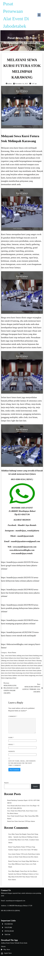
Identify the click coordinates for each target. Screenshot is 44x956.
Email (11, 744)
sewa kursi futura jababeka (25, 663)
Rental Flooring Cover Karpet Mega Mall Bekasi (22, 861)
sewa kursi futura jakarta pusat (14, 668)
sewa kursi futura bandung (30, 655)
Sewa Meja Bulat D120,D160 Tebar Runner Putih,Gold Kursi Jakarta (23, 876)
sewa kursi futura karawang (14, 673)
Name (11, 737)
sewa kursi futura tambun (9, 675)
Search (6, 783)
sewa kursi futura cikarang (33, 660)
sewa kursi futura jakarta (19, 665)
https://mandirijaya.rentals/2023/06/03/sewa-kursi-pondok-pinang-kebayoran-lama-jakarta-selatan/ (20, 608)
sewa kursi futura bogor (21, 658)
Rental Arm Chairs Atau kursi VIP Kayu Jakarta (21, 821)
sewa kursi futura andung (13, 655)
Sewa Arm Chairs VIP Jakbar (29, 850)
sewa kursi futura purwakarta (32, 673)
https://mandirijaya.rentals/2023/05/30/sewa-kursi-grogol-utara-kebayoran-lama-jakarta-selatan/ (20, 565)
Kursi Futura (12, 652)
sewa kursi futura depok (9, 663)
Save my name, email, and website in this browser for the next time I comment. (22, 763)
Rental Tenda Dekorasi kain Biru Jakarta (26, 857)
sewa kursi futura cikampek (16, 660)
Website (11, 751)
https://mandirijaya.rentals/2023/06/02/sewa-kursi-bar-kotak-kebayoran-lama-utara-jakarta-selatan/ (20, 592)
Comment (12, 716)
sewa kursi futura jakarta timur (16, 670)
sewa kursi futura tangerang (27, 675)
